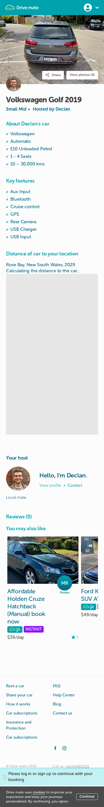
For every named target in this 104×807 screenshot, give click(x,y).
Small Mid (38, 109)
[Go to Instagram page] (64, 748)
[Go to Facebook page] (55, 748)
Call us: (71, 766)
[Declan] (18, 479)
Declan (63, 109)
